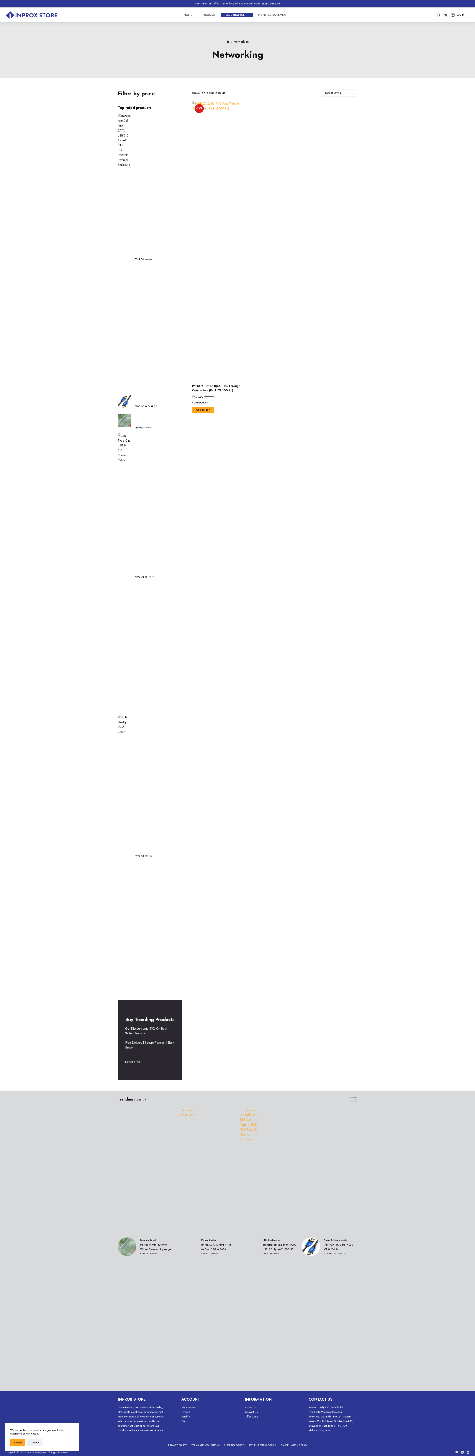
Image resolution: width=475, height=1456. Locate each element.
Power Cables (208, 1240)
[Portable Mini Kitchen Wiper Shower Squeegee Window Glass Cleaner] (127, 1246)
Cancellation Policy (294, 1445)
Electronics (235, 15)
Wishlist (185, 1417)
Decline (35, 1442)
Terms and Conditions (205, 1445)
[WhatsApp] (462, 1452)
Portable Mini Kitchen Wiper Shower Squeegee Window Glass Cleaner (156, 419)
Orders (185, 1412)
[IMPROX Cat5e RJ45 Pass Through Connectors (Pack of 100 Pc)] (217, 240)
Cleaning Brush (148, 1240)
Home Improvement (273, 15)
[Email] (457, 1452)
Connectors (200, 402)
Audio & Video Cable (335, 1240)
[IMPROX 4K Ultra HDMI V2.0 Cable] (311, 1246)
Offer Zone (251, 1417)
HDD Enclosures (271, 1240)
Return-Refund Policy (262, 1445)
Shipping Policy (234, 1445)
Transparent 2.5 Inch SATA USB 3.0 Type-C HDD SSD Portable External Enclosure (157, 250)
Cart (183, 1421)
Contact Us (251, 1412)
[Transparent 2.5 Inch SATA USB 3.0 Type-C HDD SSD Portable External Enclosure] (249, 1247)
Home (188, 15)
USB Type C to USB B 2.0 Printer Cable (155, 570)
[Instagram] (468, 1452)
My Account (188, 1407)
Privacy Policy (177, 1445)
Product (208, 15)
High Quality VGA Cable (150, 852)
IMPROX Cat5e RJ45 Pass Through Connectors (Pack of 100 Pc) (216, 388)
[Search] (438, 15)
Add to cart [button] (203, 410)
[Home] (228, 41)
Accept (18, 1442)
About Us (250, 1407)
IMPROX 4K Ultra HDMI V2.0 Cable (153, 399)
